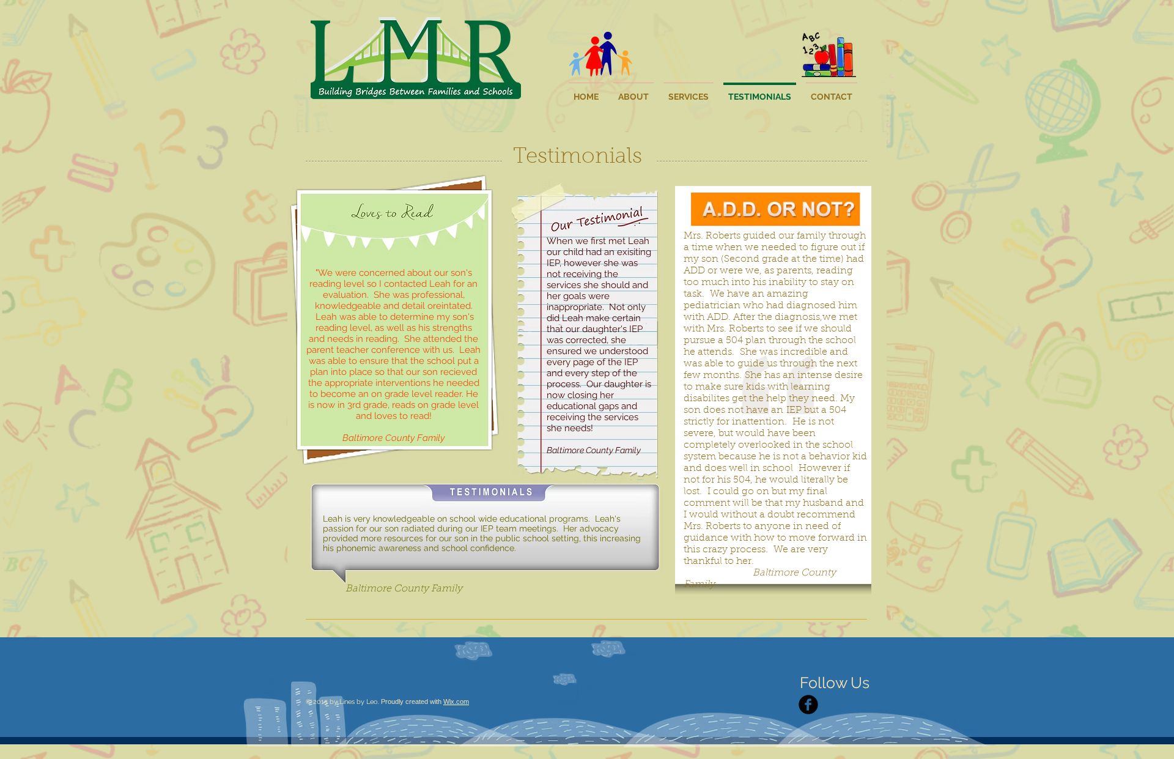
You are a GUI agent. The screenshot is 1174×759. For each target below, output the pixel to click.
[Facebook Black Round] (808, 704)
